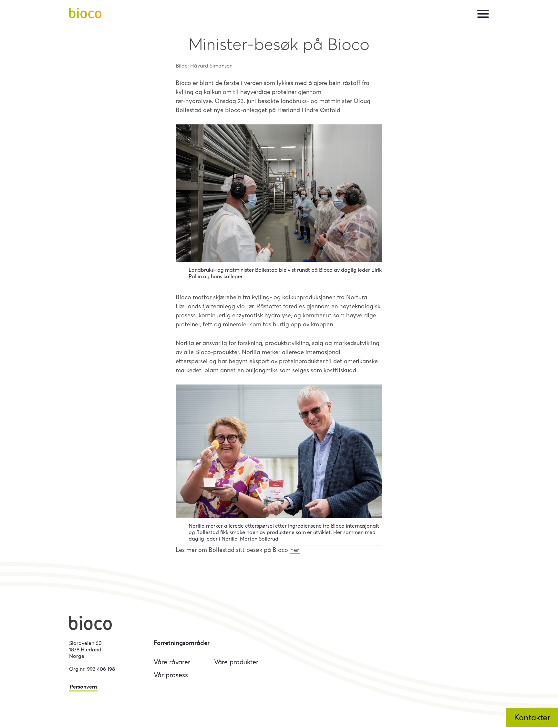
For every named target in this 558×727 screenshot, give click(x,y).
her (294, 549)
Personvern (83, 686)
